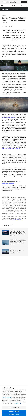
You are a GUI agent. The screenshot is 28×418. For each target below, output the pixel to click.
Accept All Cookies (14, 415)
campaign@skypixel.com (8, 183)
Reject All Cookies (14, 411)
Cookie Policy (18, 403)
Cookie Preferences (6, 397)
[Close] (1, 1)
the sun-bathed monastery (9, 117)
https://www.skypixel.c (7, 148)
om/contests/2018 (17, 148)
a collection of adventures (12, 75)
